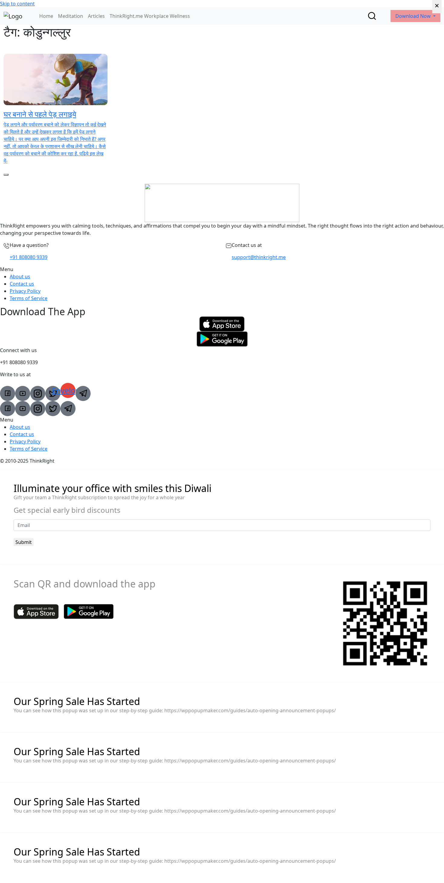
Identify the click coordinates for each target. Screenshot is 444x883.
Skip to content (17, 3)
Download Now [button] (413, 16)
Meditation (70, 16)
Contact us (22, 283)
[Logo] (13, 16)
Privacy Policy (25, 291)
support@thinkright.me (259, 257)
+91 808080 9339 (28, 257)
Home (46, 16)
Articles (96, 16)
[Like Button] (6, 175)
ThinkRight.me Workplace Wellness (150, 16)
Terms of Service (28, 298)
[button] (222, 269)
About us (20, 276)
